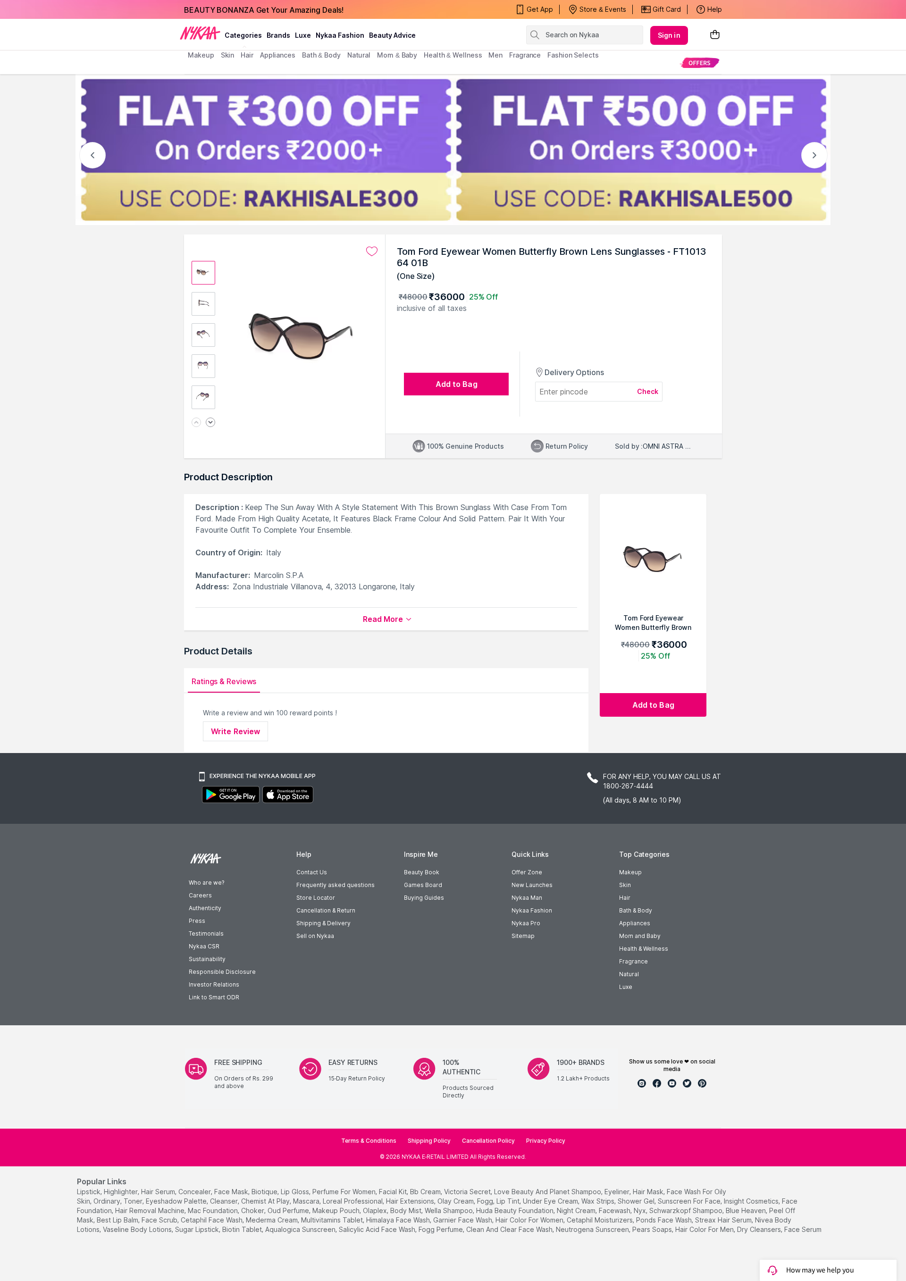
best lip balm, (118, 1220)
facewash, (615, 1210)
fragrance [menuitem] (525, 55)
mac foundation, (213, 1210)
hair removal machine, (150, 1210)
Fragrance (633, 961)
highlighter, (121, 1192)
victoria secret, (468, 1192)
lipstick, (89, 1192)
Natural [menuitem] (358, 55)
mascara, (307, 1201)
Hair (624, 897)
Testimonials (206, 933)
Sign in (669, 35)
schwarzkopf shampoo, (686, 1210)
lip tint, (508, 1201)
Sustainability (207, 959)
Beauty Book (421, 872)
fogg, (486, 1201)
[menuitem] (700, 62)
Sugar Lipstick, (197, 1229)
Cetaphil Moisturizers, (600, 1220)
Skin (625, 884)
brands (278, 35)
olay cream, (456, 1201)
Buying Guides (424, 897)
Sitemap (523, 935)
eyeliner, (617, 1192)
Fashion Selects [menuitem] (573, 55)
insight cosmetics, (752, 1201)
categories (243, 35)
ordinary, (107, 1201)
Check (648, 391)
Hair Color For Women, (530, 1220)
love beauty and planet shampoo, (548, 1192)
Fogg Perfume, (441, 1229)
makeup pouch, (336, 1210)
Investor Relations (214, 984)
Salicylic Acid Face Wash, (378, 1229)
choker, (253, 1210)
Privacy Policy (545, 1140)
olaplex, (375, 1210)
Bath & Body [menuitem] (321, 55)
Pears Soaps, (652, 1229)
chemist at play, (266, 1201)
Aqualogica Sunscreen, (301, 1229)
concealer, (195, 1192)
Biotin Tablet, (242, 1229)
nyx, (640, 1210)
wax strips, (598, 1201)
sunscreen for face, (690, 1201)
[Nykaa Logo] (200, 32)
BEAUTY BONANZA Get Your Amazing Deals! (264, 9)
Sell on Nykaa (315, 935)
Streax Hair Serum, (724, 1220)
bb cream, (426, 1192)
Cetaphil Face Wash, (212, 1220)
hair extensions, (411, 1201)
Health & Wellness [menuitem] (453, 55)
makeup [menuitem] (201, 55)
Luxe (625, 986)
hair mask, (649, 1192)
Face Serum (803, 1229)
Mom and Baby (640, 935)
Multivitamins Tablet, (332, 1220)
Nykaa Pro (526, 923)
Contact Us (311, 872)
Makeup (630, 872)
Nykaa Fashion (340, 35)
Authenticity (205, 908)
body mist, (406, 1210)
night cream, (577, 1210)
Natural (629, 974)
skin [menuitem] (228, 55)
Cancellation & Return (325, 910)
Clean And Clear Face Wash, (510, 1229)
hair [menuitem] (247, 55)
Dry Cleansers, (759, 1229)
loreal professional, (353, 1201)
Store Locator (315, 897)
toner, (134, 1201)
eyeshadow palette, (177, 1201)
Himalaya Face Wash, (398, 1220)
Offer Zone (527, 872)
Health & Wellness (643, 948)
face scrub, (160, 1220)
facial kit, (393, 1192)
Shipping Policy (429, 1140)
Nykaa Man (527, 897)
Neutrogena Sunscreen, (593, 1229)
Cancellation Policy (488, 1140)
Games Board (423, 884)
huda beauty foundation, (515, 1210)
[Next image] (210, 423)
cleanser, (224, 1201)
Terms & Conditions (368, 1140)
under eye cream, (551, 1201)
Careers (200, 895)
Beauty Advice (392, 35)
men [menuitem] (495, 55)
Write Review (235, 731)
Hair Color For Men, (705, 1229)
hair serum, (158, 1192)
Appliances (634, 923)
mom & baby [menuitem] (397, 55)
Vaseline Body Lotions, (138, 1229)
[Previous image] (196, 423)
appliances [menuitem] (277, 55)
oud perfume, (289, 1210)
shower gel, (637, 1201)
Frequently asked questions (335, 884)
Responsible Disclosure (222, 971)
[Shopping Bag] (715, 35)
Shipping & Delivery (323, 923)
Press (197, 920)
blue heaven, (746, 1210)
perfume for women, (344, 1192)
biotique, (265, 1192)
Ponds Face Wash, (664, 1220)
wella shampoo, (449, 1210)
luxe (303, 35)
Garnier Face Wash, (463, 1220)
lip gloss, (295, 1192)
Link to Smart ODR (214, 997)
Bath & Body (635, 910)
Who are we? (206, 882)
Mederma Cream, (272, 1220)
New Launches (532, 884)
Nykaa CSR (204, 946)
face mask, (232, 1192)
